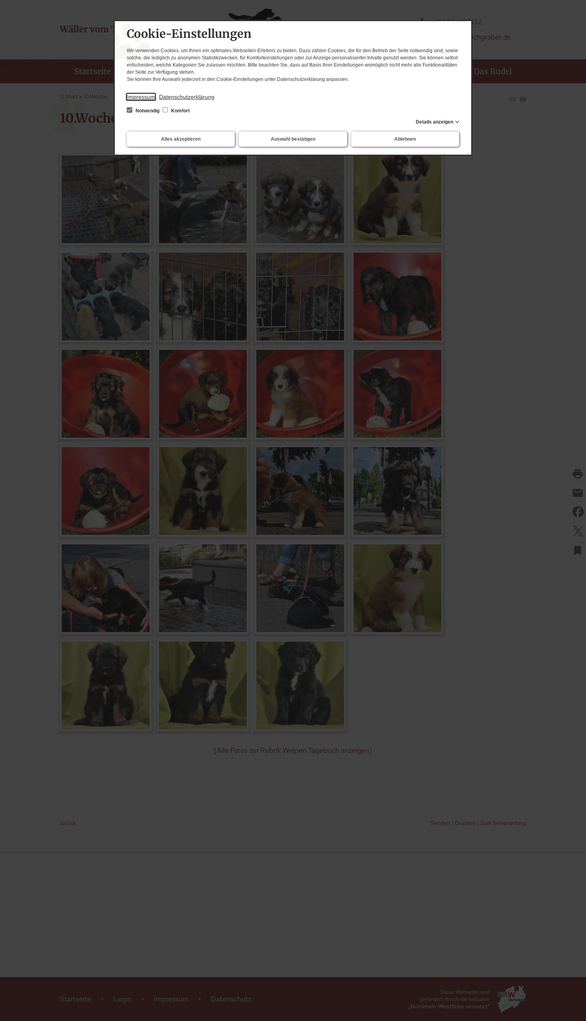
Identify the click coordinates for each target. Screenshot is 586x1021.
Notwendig (147, 111)
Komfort (180, 111)
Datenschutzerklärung (186, 97)
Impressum (141, 97)
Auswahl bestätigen (293, 139)
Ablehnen (405, 139)
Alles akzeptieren (181, 139)
